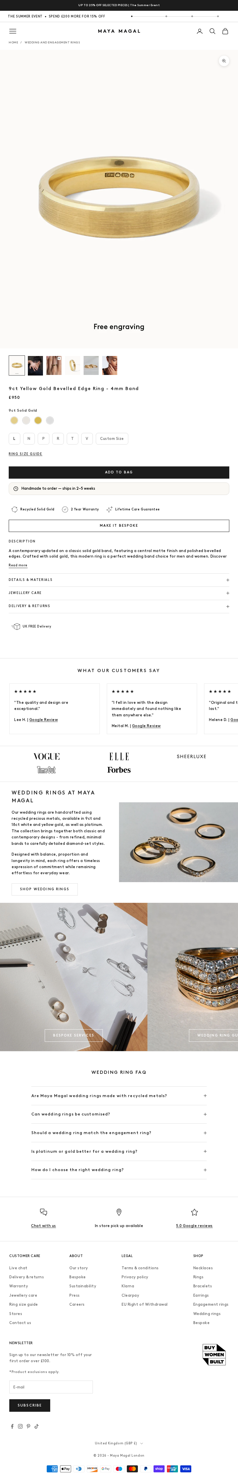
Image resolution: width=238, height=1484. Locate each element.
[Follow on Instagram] (20, 1426)
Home (13, 42)
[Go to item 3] (54, 365)
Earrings (201, 1295)
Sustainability (82, 1286)
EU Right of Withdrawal (144, 1304)
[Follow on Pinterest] (28, 1426)
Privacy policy (135, 1277)
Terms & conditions (140, 1268)
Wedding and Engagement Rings (52, 42)
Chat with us (43, 1226)
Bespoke (77, 1277)
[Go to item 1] (17, 365)
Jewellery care (23, 1295)
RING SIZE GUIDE (25, 454)
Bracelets (202, 1286)
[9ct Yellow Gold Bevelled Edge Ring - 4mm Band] (14, 420)
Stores (15, 1314)
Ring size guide (23, 1304)
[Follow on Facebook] (12, 1426)
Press (74, 1295)
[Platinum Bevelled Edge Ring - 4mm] (50, 420)
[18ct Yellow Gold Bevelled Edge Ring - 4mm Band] (38, 420)
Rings (198, 1277)
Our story (78, 1268)
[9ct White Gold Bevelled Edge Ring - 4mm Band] (26, 420)
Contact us (20, 1323)
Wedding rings (207, 1314)
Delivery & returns (26, 1277)
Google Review (43, 720)
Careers (77, 1304)
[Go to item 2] (35, 365)
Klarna (128, 1286)
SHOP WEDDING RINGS (44, 889)
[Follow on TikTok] (36, 1426)
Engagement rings (211, 1304)
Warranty (18, 1286)
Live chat (18, 1268)
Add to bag (119, 472)
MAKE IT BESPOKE (119, 526)
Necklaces (203, 1268)
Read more (18, 565)
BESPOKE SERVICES (73, 1035)
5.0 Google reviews (194, 1226)
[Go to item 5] (91, 365)
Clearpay (130, 1295)
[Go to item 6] (110, 365)
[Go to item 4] (72, 365)
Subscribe (30, 1405)
